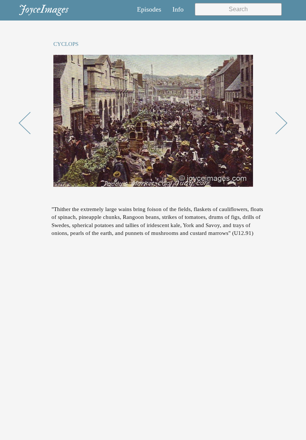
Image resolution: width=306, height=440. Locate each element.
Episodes (149, 9)
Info (178, 9)
